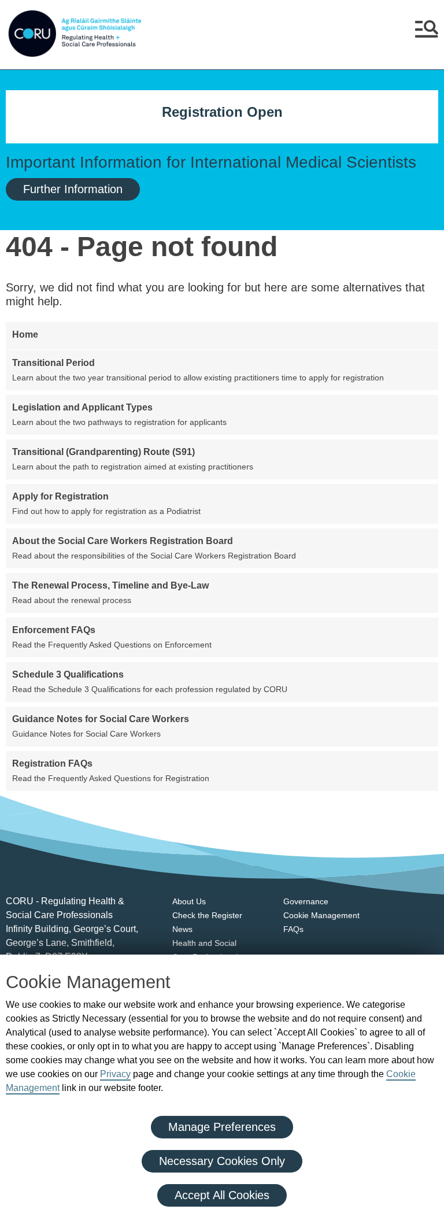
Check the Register (207, 915)
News (182, 929)
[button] (426, 33)
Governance (305, 901)
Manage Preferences (222, 1127)
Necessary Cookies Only (222, 1161)
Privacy (115, 1074)
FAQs (293, 929)
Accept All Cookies (222, 1195)
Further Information (73, 189)
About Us (189, 901)
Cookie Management (321, 915)
